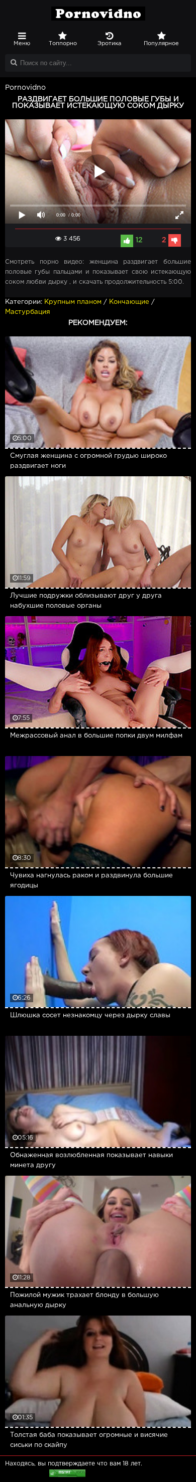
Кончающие (129, 302)
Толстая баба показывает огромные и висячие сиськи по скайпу (89, 1440)
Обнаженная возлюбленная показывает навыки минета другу (91, 1160)
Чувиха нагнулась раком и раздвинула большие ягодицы (91, 880)
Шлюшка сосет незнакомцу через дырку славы (90, 1015)
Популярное (161, 43)
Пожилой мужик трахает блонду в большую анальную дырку (84, 1300)
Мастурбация (27, 312)
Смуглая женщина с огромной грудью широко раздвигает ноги (88, 461)
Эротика (109, 43)
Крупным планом (73, 302)
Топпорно (63, 43)
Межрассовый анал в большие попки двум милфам (96, 735)
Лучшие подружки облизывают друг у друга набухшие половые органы (86, 601)
